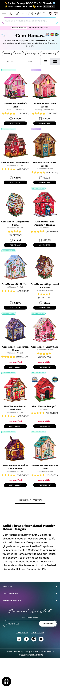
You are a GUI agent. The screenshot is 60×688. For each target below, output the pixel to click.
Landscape (31, 54)
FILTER (10, 61)
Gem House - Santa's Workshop (15, 408)
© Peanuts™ (44, 228)
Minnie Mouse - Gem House (45, 105)
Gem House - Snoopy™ (44, 406)
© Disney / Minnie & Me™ (44, 109)
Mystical (18, 54)
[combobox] (30, 20)
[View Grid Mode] (55, 61)
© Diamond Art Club (15, 165)
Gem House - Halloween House (15, 348)
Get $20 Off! (37, 632)
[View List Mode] (45, 61)
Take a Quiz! (22, 632)
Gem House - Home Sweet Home (45, 467)
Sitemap (34, 651)
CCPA (26, 651)
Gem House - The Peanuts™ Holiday (44, 223)
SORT (30, 61)
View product (15, 367)
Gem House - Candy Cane (44, 346)
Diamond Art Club (34, 655)
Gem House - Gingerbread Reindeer (45, 286)
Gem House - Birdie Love (15, 284)
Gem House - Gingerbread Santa (15, 223)
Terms (9, 651)
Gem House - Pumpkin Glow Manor (15, 467)
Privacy (18, 651)
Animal (7, 54)
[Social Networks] (19, 639)
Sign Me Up (48, 624)
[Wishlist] (51, 13)
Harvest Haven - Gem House (44, 164)
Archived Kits (47, 651)
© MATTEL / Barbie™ (15, 109)
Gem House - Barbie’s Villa (15, 105)
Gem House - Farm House (15, 162)
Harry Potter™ (48, 54)
